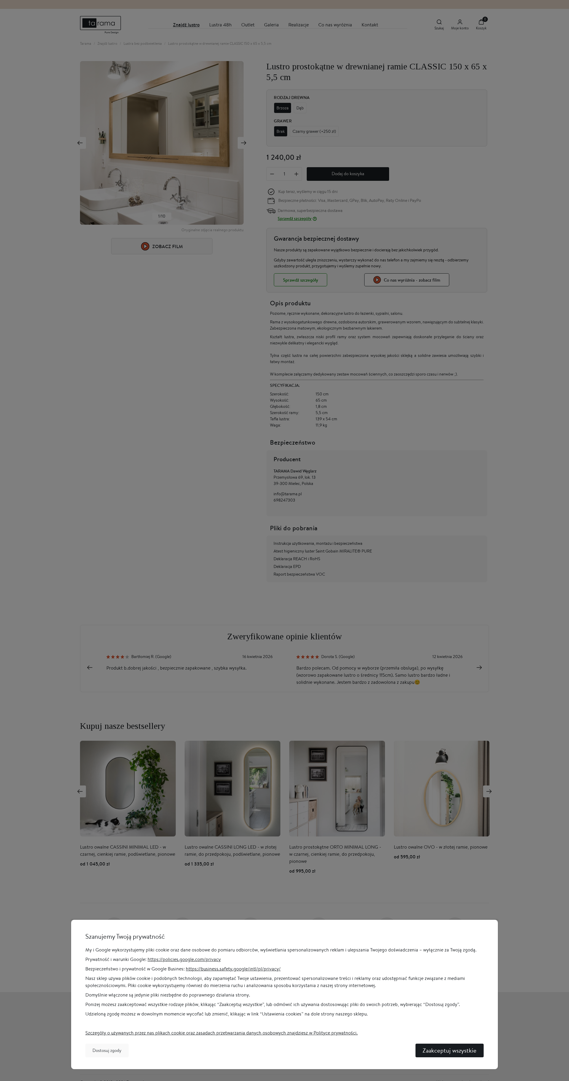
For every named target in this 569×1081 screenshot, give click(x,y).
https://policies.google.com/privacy (184, 959)
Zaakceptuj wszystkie (450, 1050)
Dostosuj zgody (107, 1050)
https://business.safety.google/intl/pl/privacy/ (233, 969)
